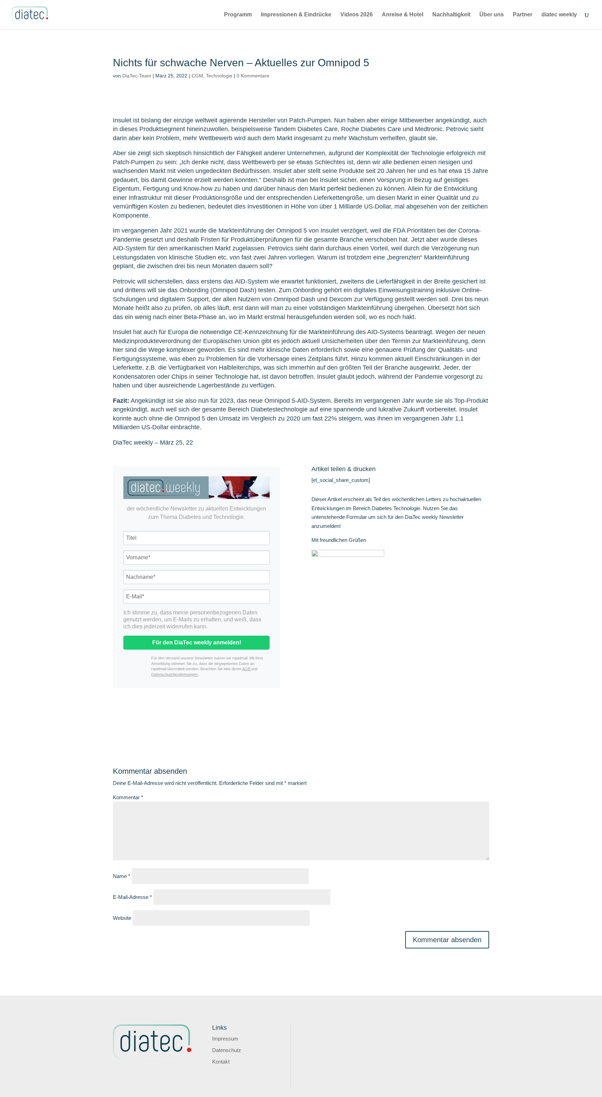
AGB (246, 669)
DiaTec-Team (136, 75)
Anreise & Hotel (402, 14)
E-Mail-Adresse (132, 897)
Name (121, 876)
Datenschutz (226, 1050)
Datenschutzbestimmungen (175, 674)
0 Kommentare (253, 75)
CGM (197, 75)
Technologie (219, 75)
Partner (522, 14)
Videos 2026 (356, 14)
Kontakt (221, 1062)
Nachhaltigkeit (451, 14)
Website (122, 918)
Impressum (225, 1039)
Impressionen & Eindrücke (296, 14)
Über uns (491, 14)
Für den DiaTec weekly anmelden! (196, 642)
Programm (238, 14)
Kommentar (128, 797)
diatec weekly (559, 14)
